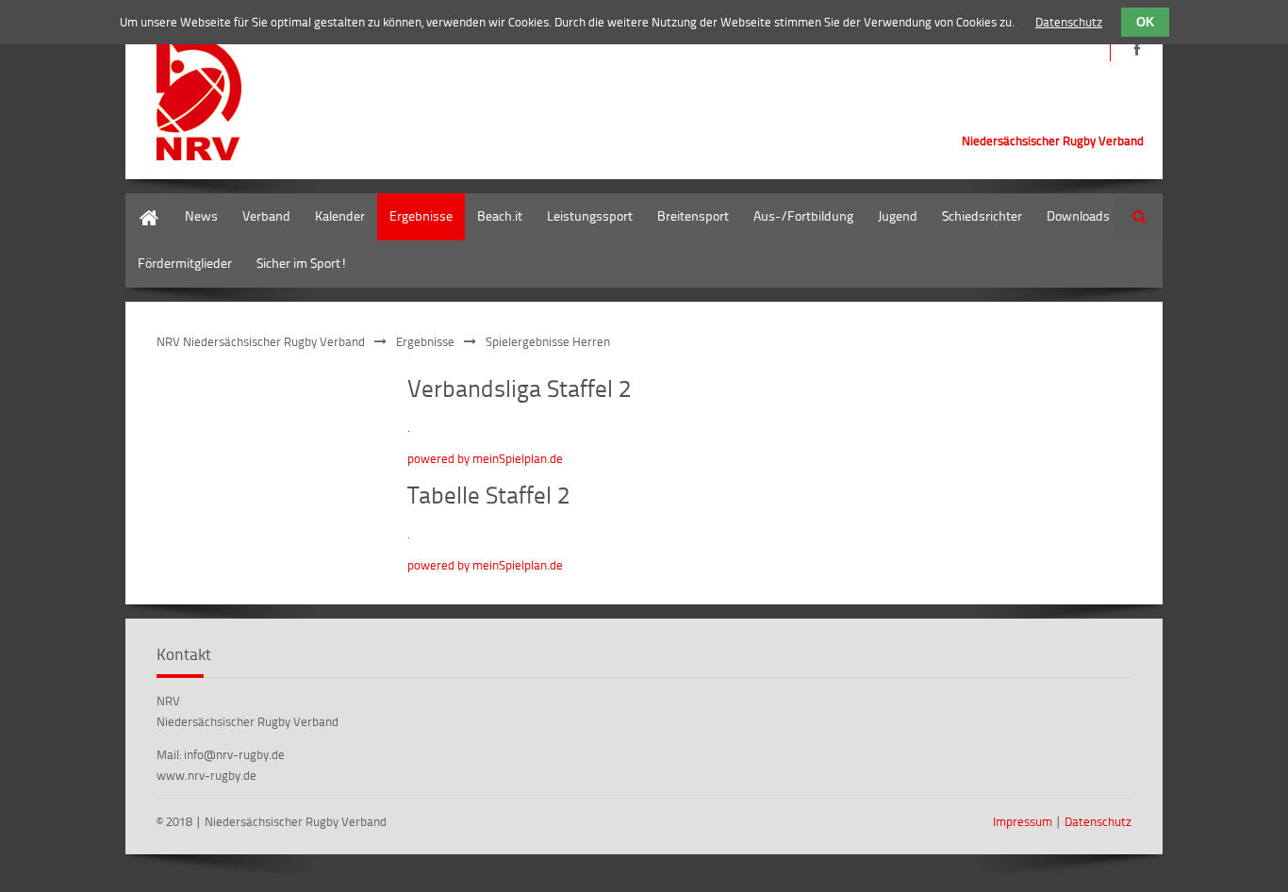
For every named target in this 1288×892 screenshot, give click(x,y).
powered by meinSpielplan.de (485, 458)
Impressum (1022, 821)
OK (1145, 22)
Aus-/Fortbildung (803, 215)
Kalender (340, 215)
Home (142, 202)
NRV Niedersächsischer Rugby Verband (261, 341)
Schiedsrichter (982, 215)
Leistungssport (590, 215)
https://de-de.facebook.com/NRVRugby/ (1136, 49)
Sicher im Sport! (301, 263)
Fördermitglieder (185, 263)
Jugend (897, 215)
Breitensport (693, 215)
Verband (266, 215)
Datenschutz (1098, 821)
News (201, 215)
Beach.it (499, 215)
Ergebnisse (421, 215)
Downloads (1078, 215)
